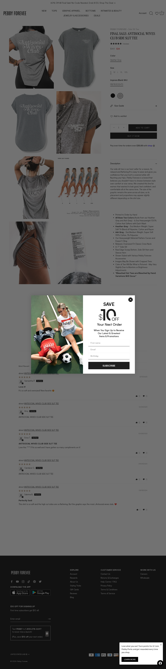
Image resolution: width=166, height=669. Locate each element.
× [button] (161, 644)
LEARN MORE (130, 659)
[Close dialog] (130, 299)
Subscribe (109, 365)
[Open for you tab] (160, 663)
